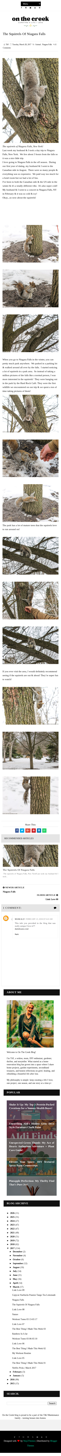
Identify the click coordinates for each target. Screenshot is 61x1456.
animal (38, 44)
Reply (17, 934)
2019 (12, 1240)
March (16, 1287)
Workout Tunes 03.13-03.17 (24, 1319)
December (18, 1251)
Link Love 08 (18, 1309)
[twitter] (14, 1437)
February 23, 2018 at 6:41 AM (39, 919)
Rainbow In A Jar (20, 1334)
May (15, 1279)
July (15, 1271)
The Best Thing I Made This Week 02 (29, 1348)
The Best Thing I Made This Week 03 (29, 1329)
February (17, 1372)
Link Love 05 (18, 1358)
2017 (12, 1248)
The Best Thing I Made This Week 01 (29, 1363)
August (16, 1267)
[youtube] (35, 7)
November (18, 1255)
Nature (15, 1314)
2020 (12, 1236)
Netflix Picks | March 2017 (24, 1368)
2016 (12, 1379)
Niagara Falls (18, 1300)
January (17, 1375)
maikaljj (20, 919)
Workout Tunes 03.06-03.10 (24, 1339)
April (15, 1283)
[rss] (32, 1437)
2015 (12, 1383)
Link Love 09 (18, 1290)
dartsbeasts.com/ (22, 929)
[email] (30, 7)
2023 (12, 1225)
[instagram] (26, 7)
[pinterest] (39, 7)
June (15, 1275)
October (17, 1259)
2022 (12, 1229)
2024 (12, 1221)
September (18, 1263)
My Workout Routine (21, 1353)
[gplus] (23, 1437)
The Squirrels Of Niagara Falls (19, 870)
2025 (12, 1217)
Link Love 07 (18, 1324)
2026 (12, 1213)
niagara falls (47, 44)
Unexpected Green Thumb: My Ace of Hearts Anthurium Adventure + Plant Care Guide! (31, 1146)
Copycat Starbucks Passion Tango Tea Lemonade (34, 1295)
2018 (12, 1244)
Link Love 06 (18, 1343)
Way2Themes (29, 1441)
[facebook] (21, 7)
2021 (12, 1233)
